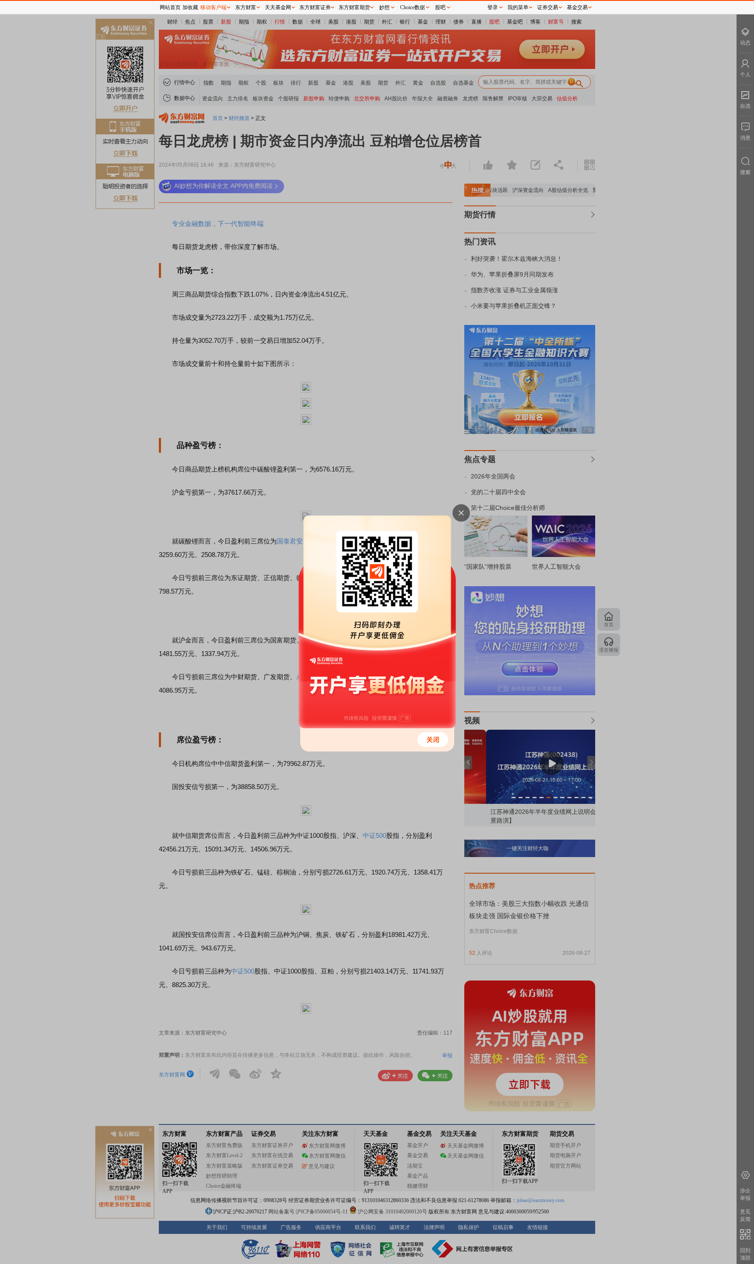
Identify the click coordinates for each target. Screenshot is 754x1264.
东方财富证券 (315, 7)
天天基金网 (278, 7)
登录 (492, 7)
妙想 (384, 7)
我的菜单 (517, 7)
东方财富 (245, 7)
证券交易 (547, 7)
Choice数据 (412, 7)
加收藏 (190, 7)
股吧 (440, 7)
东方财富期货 (354, 7)
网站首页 (170, 7)
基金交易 (577, 7)
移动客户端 (213, 7)
